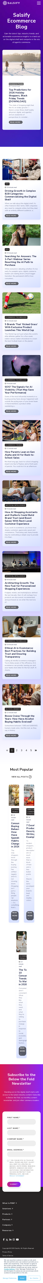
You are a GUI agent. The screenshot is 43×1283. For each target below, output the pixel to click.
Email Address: (15, 1150)
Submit (14, 1184)
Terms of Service (7, 1256)
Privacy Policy (7, 1252)
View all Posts (19, 776)
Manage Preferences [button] (9, 1278)
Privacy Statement (17, 1176)
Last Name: (13, 1128)
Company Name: (15, 1139)
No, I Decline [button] (34, 1278)
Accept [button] (22, 1278)
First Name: (13, 1117)
